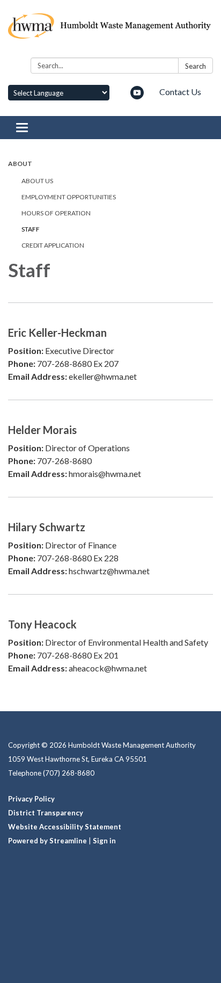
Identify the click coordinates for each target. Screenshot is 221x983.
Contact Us (180, 91)
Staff (30, 229)
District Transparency (45, 812)
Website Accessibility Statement (64, 826)
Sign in (104, 840)
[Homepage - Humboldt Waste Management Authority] (110, 31)
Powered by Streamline (47, 840)
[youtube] (137, 96)
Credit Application (52, 245)
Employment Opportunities (68, 197)
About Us (37, 181)
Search (195, 66)
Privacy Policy (31, 798)
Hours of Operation (56, 213)
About (20, 164)
